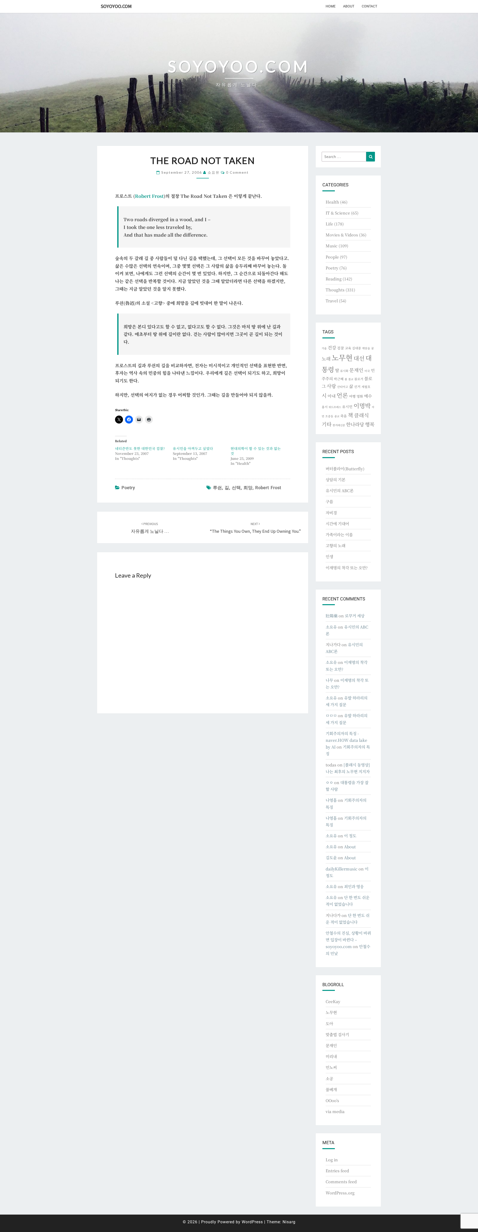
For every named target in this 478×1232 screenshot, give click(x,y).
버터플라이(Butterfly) (345, 469)
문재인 (356, 370)
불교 (350, 379)
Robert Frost (149, 196)
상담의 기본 (335, 479)
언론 (342, 395)
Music (332, 246)
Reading (334, 279)
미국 (367, 371)
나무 (329, 680)
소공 (329, 1078)
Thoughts (335, 290)
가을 (324, 348)
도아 (329, 1023)
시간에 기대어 (337, 524)
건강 (332, 347)
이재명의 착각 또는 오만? (347, 568)
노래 (326, 358)
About (348, 6)
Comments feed (341, 1181)
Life (329, 224)
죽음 (343, 415)
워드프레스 (335, 407)
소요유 (214, 172)
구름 (329, 501)
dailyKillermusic (342, 869)
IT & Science (338, 213)
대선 (359, 358)
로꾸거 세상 (354, 616)
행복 (369, 424)
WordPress (252, 1222)
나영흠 (331, 800)
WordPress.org (340, 1193)
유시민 (347, 406)
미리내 (331, 1056)
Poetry (128, 487)
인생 (329, 556)
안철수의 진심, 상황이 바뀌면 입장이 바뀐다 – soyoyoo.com (348, 939)
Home (331, 6)
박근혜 (339, 378)
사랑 (331, 385)
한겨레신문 (339, 425)
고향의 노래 (335, 545)
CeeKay (333, 1001)
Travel (332, 301)
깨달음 (366, 348)
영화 (360, 396)
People (332, 257)
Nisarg (289, 1222)
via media (335, 1111)
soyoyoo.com (116, 6)
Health (332, 202)
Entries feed (337, 1171)
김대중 (356, 348)
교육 (348, 348)
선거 (357, 386)
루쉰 (217, 487)
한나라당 (355, 424)
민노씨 (331, 1067)
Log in (332, 1160)
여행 (352, 396)
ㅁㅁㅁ (331, 715)
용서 (325, 407)
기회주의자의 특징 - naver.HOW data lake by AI (346, 740)
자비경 (331, 513)
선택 (236, 487)
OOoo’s (332, 1100)
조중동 (329, 416)
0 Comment (237, 172)
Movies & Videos (342, 235)
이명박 (362, 405)
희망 (247, 487)
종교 (336, 416)
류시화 (344, 371)
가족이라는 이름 (339, 534)
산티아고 (342, 387)
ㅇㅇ (329, 782)
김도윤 (331, 857)
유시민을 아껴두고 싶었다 (193, 448)
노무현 (342, 357)
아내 (332, 396)
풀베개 (331, 1089)
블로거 (358, 379)
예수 (368, 396)
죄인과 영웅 (354, 886)
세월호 (365, 386)
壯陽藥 (332, 616)
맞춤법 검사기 (337, 1034)
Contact (369, 6)
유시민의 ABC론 (340, 490)
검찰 (340, 347)
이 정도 (350, 836)
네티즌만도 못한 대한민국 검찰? (140, 448)
